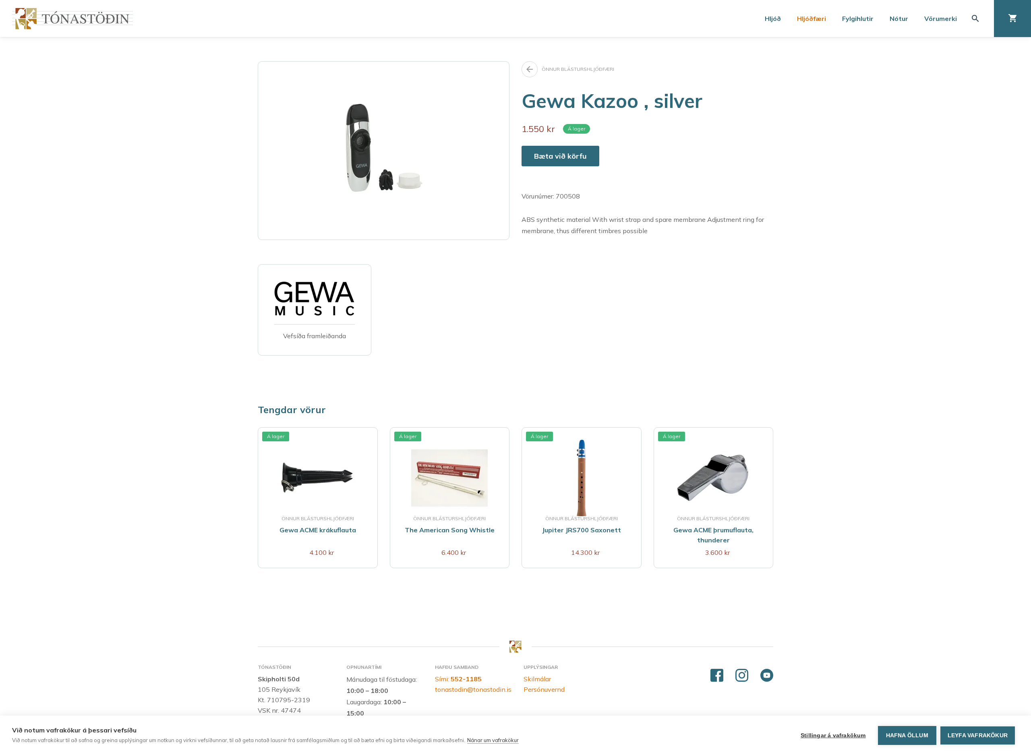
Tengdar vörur (292, 409)
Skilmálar (537, 679)
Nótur (899, 18)
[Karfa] (1012, 18)
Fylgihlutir (858, 18)
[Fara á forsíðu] (72, 18)
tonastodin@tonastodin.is (473, 689)
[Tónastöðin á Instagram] (741, 676)
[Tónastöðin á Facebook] (716, 676)
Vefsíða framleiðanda (314, 336)
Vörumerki (940, 18)
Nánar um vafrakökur (493, 740)
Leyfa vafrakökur (978, 735)
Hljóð (773, 18)
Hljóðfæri (811, 18)
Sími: (458, 679)
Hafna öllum (907, 735)
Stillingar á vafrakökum (833, 735)
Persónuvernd (544, 689)
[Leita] (975, 18)
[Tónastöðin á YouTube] (766, 676)
